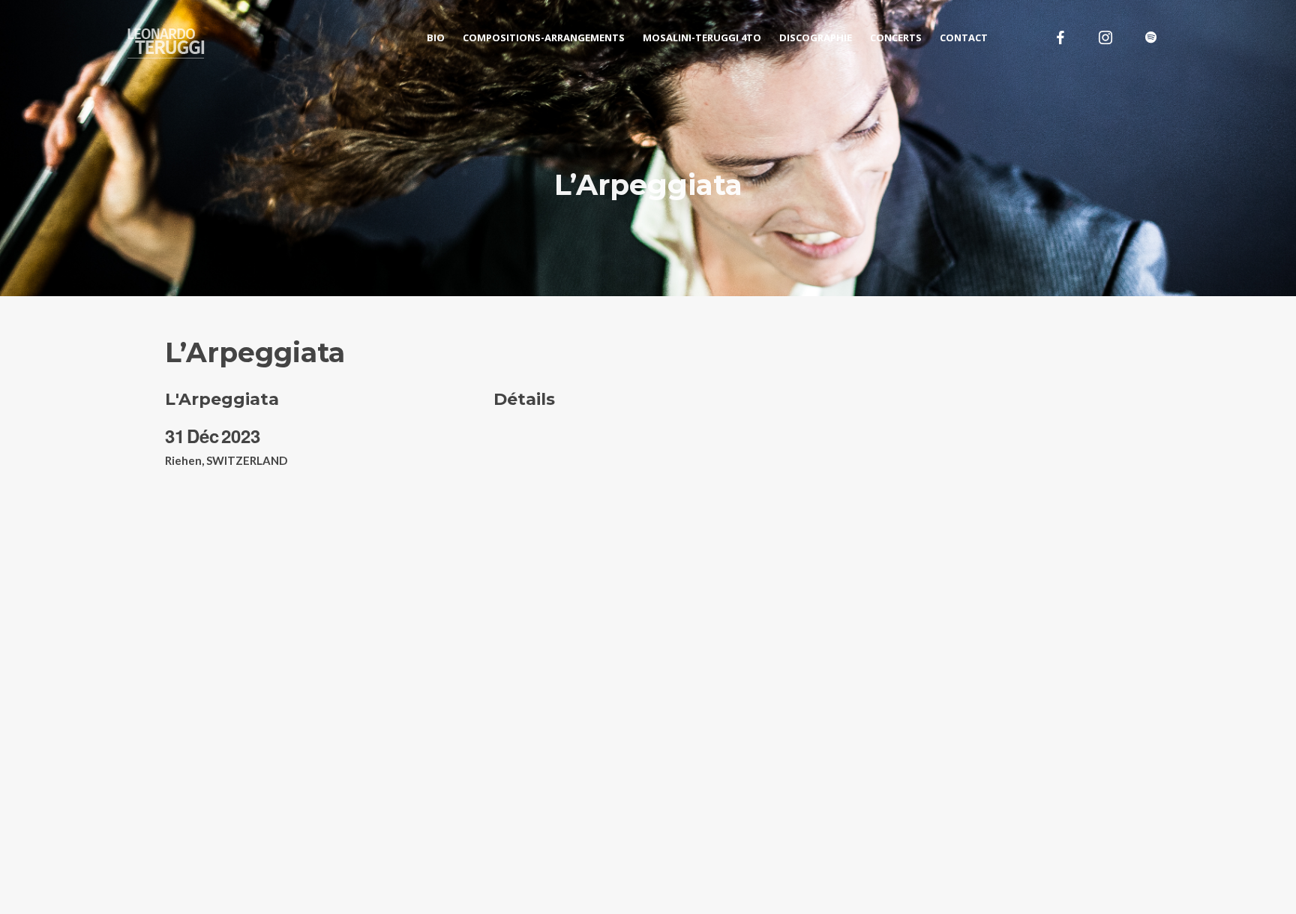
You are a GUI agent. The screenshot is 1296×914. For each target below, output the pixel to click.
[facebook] (1060, 37)
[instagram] (1106, 37)
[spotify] (1150, 37)
